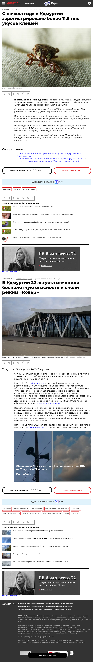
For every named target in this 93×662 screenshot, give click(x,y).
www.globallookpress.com (12, 88)
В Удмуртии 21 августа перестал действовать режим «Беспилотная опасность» (42, 554)
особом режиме (36, 383)
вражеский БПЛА (36, 427)
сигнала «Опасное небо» (48, 403)
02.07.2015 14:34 (8, 10)
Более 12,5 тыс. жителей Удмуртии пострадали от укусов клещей (51, 158)
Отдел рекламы (67, 603)
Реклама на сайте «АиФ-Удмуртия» (59, 606)
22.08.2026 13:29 (8, 279)
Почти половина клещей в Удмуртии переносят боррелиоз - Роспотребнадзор (43, 214)
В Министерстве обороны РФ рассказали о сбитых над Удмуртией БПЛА (40, 562)
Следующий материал (47, 655)
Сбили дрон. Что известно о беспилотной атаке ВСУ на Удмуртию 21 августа (50, 468)
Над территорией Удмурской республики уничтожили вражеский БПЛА (40, 546)
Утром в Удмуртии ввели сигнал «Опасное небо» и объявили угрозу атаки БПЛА (43, 538)
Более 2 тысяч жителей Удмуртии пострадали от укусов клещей (37, 237)
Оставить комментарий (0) (72, 170)
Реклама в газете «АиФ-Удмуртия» (31, 606)
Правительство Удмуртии (77, 357)
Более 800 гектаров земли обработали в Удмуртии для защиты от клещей (41, 222)
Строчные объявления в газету (30, 609)
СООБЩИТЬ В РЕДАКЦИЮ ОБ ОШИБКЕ (57, 609)
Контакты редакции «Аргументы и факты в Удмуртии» (38, 603)
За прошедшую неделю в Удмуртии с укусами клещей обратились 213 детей (41, 230)
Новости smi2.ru (10, 271)
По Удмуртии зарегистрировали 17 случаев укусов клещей (49, 161)
